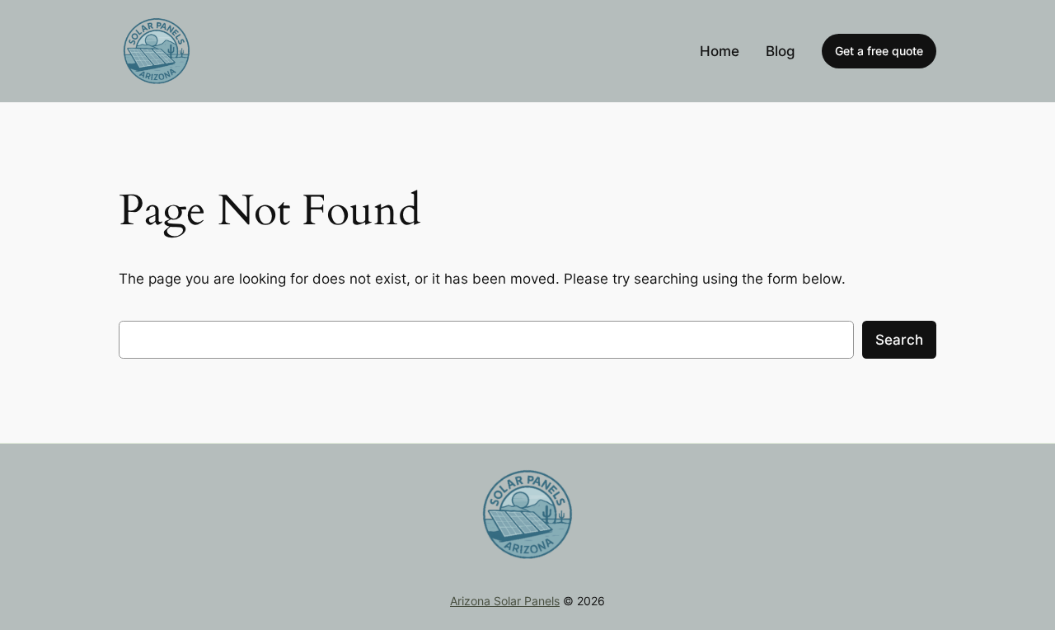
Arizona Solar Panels (505, 601)
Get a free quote (879, 51)
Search (899, 339)
